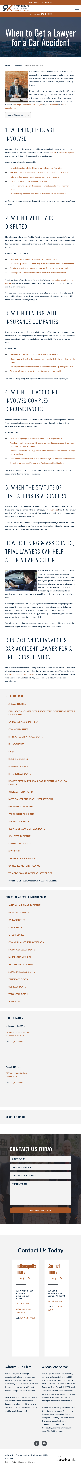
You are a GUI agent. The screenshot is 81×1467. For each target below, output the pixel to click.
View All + (14, 1001)
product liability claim (54, 463)
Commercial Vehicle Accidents (26, 942)
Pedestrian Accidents (20, 964)
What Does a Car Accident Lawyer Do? (30, 873)
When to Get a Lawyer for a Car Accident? (32, 880)
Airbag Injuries (17, 704)
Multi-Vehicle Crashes (21, 806)
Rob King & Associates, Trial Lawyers (27, 104)
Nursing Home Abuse (20, 957)
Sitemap (31, 1462)
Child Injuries (16, 935)
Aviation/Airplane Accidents (24, 905)
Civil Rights (15, 927)
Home (7, 65)
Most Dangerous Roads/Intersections (30, 799)
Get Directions (23, 1303)
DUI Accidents (16, 744)
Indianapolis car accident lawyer (21, 674)
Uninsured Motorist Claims (24, 866)
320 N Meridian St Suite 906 (17, 1032)
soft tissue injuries (66, 152)
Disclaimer (22, 1462)
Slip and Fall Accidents (21, 972)
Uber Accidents (17, 986)
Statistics (14, 851)
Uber (37, 451)
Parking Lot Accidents (21, 814)
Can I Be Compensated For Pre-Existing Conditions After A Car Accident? (41, 713)
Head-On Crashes (18, 759)
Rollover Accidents (19, 836)
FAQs (11, 751)
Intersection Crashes (21, 791)
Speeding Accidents (19, 843)
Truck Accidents (18, 979)
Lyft (43, 451)
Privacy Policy (11, 1462)
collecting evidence (49, 259)
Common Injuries (18, 729)
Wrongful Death (18, 994)
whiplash (52, 152)
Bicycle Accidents (18, 912)
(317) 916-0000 (46, 14)
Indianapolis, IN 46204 (15, 1035)
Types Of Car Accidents (21, 858)
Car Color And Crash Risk (23, 722)
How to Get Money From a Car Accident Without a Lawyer (37, 783)
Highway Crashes (18, 766)
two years (54, 510)
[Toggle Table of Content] (26, 115)
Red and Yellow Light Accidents (26, 828)
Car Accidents (17, 65)
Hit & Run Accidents (19, 773)
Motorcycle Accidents (21, 949)
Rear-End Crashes (18, 821)
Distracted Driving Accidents (25, 736)
